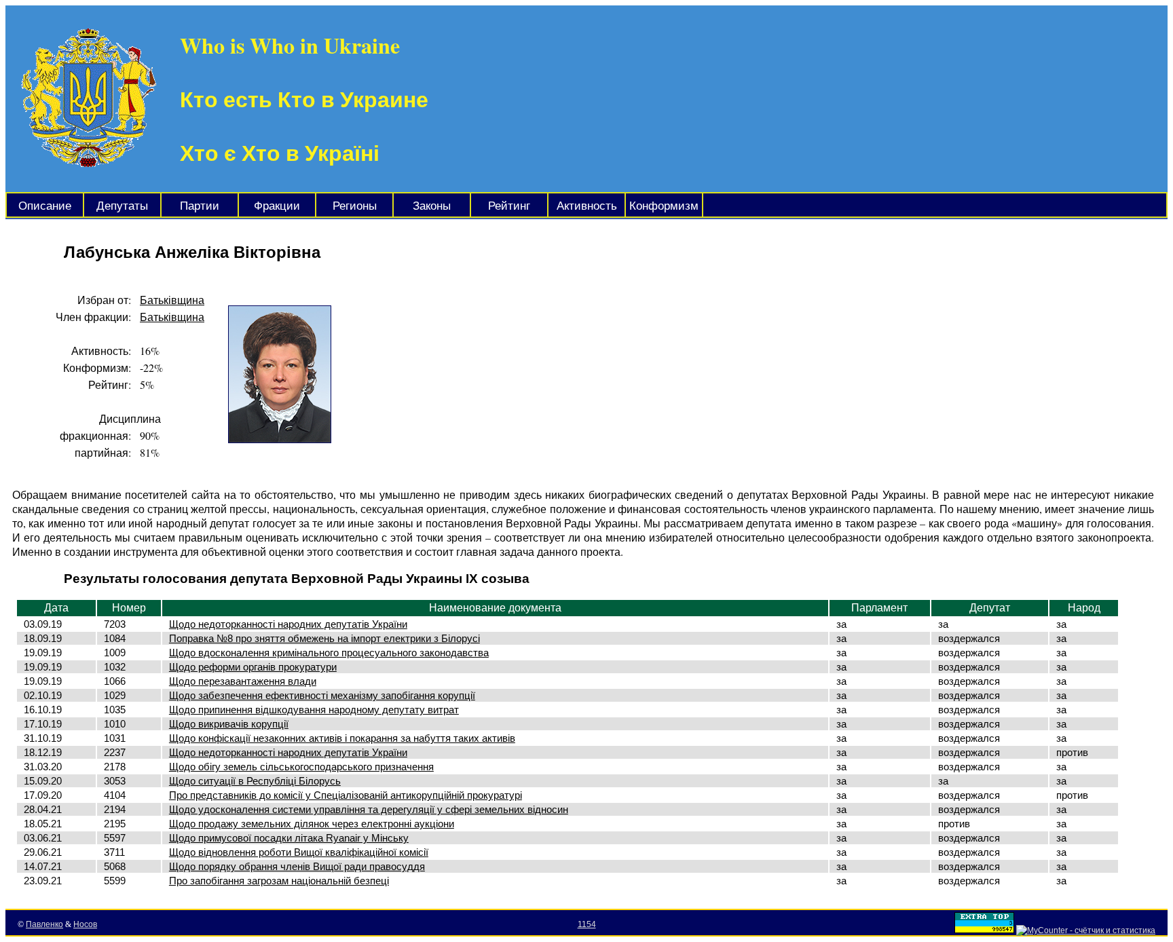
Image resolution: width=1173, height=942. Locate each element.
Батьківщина (172, 300)
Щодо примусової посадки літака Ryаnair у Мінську (289, 838)
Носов (85, 924)
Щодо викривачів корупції (228, 724)
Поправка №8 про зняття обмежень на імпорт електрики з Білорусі (324, 638)
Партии (199, 206)
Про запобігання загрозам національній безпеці (279, 880)
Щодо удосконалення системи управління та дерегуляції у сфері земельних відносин (368, 809)
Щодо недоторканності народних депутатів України (288, 624)
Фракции (277, 206)
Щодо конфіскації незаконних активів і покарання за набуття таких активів (342, 738)
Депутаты (122, 206)
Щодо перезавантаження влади (242, 681)
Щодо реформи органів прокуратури (253, 667)
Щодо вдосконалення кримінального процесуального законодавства (329, 652)
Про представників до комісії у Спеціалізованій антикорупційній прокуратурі (345, 795)
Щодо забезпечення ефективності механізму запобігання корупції (322, 695)
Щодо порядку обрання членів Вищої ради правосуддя (297, 866)
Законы (432, 206)
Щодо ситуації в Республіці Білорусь (255, 781)
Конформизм (664, 206)
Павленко (44, 924)
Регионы (355, 206)
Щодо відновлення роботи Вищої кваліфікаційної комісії (298, 852)
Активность (587, 206)
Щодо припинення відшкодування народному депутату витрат (314, 709)
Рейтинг (509, 206)
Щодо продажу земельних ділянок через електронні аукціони (311, 823)
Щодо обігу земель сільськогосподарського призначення (301, 766)
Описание (44, 206)
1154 (587, 924)
